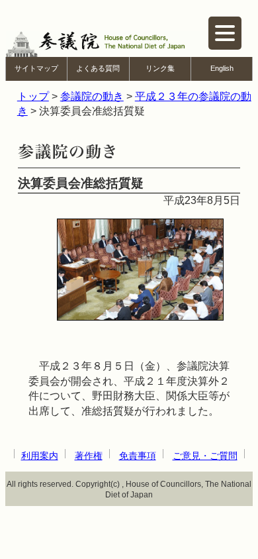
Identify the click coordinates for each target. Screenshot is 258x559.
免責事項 (137, 455)
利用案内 (39, 455)
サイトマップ (36, 68)
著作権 (89, 455)
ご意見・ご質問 (205, 455)
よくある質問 (98, 68)
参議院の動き (92, 96)
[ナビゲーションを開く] (224, 33)
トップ (33, 96)
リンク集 (160, 68)
